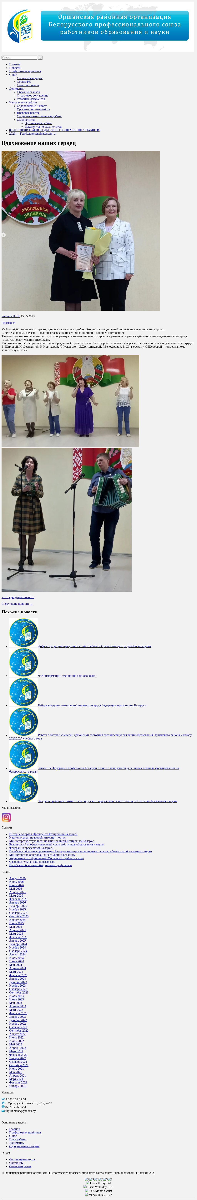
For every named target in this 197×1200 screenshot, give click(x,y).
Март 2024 (16, 971)
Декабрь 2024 (18, 944)
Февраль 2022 (18, 1054)
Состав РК (24, 81)
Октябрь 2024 (18, 951)
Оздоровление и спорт (32, 105)
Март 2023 (16, 1009)
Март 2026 (16, 895)
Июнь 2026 (16, 885)
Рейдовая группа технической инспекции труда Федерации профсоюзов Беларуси (92, 705)
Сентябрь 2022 (18, 1030)
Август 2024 (17, 954)
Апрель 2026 (17, 892)
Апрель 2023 (17, 1006)
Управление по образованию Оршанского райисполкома (46, 858)
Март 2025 (16, 933)
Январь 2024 (17, 978)
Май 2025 (15, 926)
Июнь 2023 (16, 999)
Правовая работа (28, 112)
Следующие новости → (17, 603)
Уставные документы (31, 99)
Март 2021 (16, 1079)
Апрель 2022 (17, 1047)
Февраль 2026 (18, 899)
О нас (13, 74)
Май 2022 (15, 1044)
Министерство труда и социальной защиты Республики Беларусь (52, 841)
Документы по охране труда (43, 126)
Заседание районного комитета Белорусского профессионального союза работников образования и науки (107, 801)
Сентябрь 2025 (18, 916)
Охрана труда (26, 119)
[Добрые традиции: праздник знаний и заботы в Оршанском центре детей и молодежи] (23, 646)
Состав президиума (30, 78)
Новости (15, 67)
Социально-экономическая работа (39, 116)
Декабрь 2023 (18, 982)
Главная (14, 64)
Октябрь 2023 (18, 989)
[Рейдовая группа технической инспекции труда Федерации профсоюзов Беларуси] (23, 705)
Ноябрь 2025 (17, 909)
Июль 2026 (16, 881)
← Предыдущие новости (18, 597)
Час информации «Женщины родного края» (67, 675)
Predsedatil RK (11, 316)
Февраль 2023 (18, 1013)
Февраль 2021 (18, 1082)
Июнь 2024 (16, 961)
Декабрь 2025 (18, 906)
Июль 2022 (16, 1037)
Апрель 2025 (17, 930)
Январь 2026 (17, 902)
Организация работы (38, 123)
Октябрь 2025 (18, 912)
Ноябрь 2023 (17, 985)
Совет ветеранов (28, 85)
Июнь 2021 (16, 1068)
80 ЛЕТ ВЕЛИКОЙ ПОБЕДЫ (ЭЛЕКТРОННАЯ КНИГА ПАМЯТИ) (54, 130)
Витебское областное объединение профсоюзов (40, 865)
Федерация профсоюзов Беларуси (31, 847)
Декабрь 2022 (18, 1020)
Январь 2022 (17, 1058)
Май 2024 (15, 964)
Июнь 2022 (16, 1041)
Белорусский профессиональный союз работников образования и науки (56, 844)
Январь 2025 (17, 940)
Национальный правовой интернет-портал (37, 837)
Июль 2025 (16, 923)
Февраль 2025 (18, 937)
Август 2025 (17, 919)
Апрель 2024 (17, 968)
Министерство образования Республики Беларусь (42, 854)
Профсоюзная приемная (25, 71)
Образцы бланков (28, 92)
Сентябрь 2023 (18, 992)
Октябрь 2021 (18, 1061)
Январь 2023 (17, 1016)
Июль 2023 (16, 996)
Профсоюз (8, 322)
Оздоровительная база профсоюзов (32, 861)
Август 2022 (17, 1034)
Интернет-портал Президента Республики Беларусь (43, 834)
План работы (17, 1139)
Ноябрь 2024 (17, 947)
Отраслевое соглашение (32, 95)
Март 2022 (16, 1051)
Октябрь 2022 (18, 1027)
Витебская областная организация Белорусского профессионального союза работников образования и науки (80, 851)
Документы (16, 88)
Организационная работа (33, 109)
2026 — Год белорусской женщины (32, 133)
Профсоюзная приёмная (25, 1132)
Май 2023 (15, 1002)
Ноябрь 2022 (17, 1023)
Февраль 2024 (18, 975)
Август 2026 (17, 878)
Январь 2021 (17, 1086)
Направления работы (23, 102)
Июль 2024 (16, 957)
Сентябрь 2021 (18, 1065)
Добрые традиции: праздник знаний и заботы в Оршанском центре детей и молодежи (94, 646)
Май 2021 (15, 1072)
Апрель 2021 (17, 1075)
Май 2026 (15, 888)
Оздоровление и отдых (24, 1146)
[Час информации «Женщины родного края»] (23, 675)
